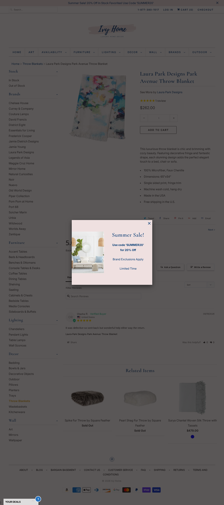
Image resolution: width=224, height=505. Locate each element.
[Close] (149, 223)
